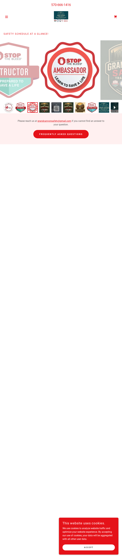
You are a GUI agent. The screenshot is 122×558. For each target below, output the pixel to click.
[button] (12, 17)
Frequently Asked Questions (61, 134)
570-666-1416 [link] (61, 5)
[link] (61, 17)
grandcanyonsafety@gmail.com (54, 121)
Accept (88, 547)
